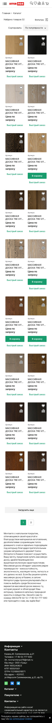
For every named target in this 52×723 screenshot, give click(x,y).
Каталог (17, 13)
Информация (12, 646)
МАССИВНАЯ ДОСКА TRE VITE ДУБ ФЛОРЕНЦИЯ (37, 160)
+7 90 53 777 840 (23, 657)
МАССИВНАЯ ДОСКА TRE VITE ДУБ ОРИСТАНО (36, 217)
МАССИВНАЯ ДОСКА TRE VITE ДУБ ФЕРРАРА (36, 111)
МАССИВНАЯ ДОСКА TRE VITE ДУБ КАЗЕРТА (36, 381)
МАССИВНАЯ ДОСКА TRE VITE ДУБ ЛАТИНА (14, 266)
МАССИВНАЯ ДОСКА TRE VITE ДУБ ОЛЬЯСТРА (14, 63)
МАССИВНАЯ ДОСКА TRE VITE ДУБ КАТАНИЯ (14, 381)
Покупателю (11, 695)
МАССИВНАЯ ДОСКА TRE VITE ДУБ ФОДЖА (36, 478)
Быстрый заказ (15, 76)
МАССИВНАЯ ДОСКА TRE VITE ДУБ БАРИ (14, 323)
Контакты (10, 701)
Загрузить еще (26, 510)
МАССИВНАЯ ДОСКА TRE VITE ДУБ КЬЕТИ (14, 111)
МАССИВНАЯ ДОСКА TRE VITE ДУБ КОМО (36, 266)
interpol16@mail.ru (24, 659)
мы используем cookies (20, 719)
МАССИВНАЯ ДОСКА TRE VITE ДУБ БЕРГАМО (14, 478)
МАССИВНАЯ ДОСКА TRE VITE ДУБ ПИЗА (14, 430)
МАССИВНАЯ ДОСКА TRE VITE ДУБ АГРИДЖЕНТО (14, 160)
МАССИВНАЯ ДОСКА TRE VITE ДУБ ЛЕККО (36, 63)
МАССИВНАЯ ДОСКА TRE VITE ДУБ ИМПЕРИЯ (36, 323)
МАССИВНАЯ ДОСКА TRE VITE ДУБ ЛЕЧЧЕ (36, 430)
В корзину (37, 175)
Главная (6, 13)
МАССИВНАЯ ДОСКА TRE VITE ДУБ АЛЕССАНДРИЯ (14, 217)
